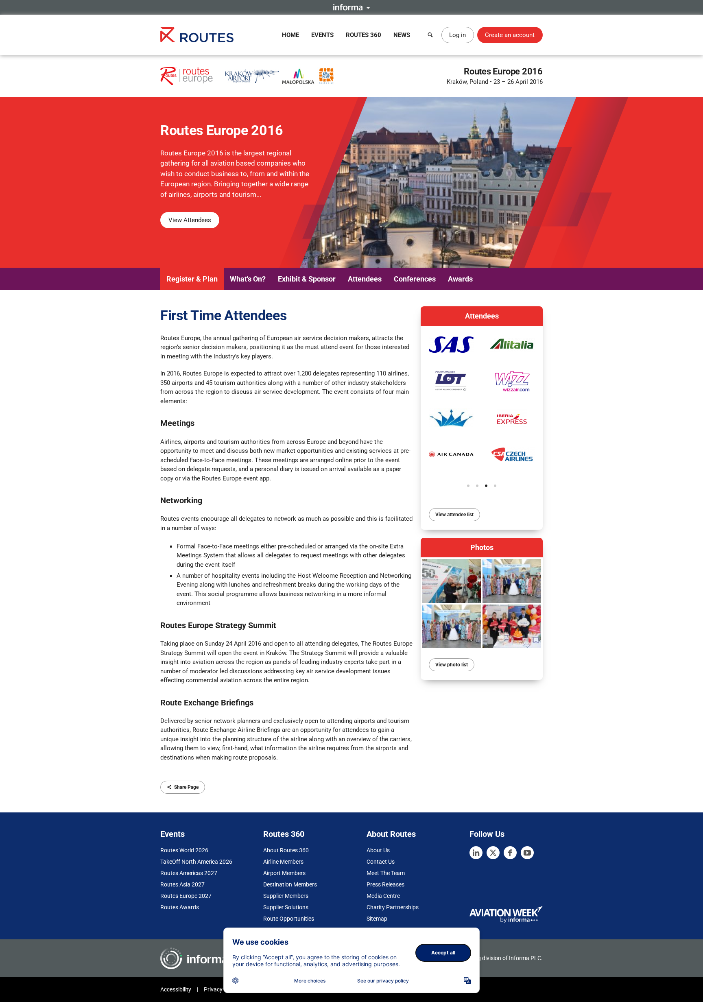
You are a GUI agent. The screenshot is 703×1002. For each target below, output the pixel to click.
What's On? (248, 279)
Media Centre (383, 896)
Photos (481, 547)
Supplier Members (285, 896)
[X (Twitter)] (493, 852)
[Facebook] (510, 852)
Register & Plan (192, 279)
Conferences (415, 279)
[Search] (430, 35)
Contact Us (381, 861)
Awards (460, 279)
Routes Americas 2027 (188, 873)
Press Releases (385, 884)
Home (290, 35)
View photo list (451, 665)
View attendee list (454, 514)
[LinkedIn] (475, 852)
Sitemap (377, 918)
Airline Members (283, 861)
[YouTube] (527, 852)
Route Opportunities (288, 918)
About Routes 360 (286, 850)
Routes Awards (179, 907)
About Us (378, 850)
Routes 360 (363, 35)
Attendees (365, 279)
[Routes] (197, 34)
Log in (457, 35)
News (401, 35)
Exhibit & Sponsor (307, 279)
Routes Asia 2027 (182, 884)
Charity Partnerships (393, 907)
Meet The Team (386, 873)
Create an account (510, 35)
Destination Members (290, 884)
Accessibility (175, 989)
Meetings (177, 423)
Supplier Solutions (285, 907)
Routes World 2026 (184, 850)
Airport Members (284, 873)
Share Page (186, 787)
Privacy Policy (221, 989)
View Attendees (189, 220)
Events (322, 35)
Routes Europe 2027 (186, 896)
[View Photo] (451, 581)
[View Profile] (451, 344)
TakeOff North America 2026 (196, 861)
